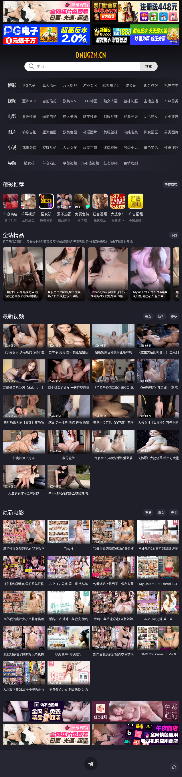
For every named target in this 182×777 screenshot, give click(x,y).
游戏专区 (90, 85)
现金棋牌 (151, 85)
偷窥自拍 (29, 132)
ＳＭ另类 (171, 101)
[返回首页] (174, 767)
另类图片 (171, 132)
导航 (12, 163)
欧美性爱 (90, 116)
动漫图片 (90, 132)
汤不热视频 (90, 163)
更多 (174, 316)
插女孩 (29, 163)
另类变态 (171, 116)
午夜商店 (49, 163)
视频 (12, 101)
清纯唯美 (131, 132)
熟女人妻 (110, 101)
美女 (148, 316)
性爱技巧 (171, 147)
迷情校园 (110, 147)
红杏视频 (110, 163)
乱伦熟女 (151, 116)
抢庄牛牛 (171, 85)
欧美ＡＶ (70, 101)
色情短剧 (131, 163)
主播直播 (151, 101)
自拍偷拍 (49, 101)
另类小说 (131, 147)
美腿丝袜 (110, 132)
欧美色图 (70, 132)
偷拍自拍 (49, 116)
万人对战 (70, 85)
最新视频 (13, 316)
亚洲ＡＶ (29, 101)
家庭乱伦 (49, 147)
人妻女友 (70, 147)
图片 (12, 132)
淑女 (161, 512)
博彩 (12, 85)
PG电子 (29, 85)
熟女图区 (151, 132)
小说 (12, 148)
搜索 (148, 66)
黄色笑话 (151, 147)
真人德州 (49, 85)
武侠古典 (90, 147)
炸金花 (130, 85)
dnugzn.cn (91, 55)
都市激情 (29, 147)
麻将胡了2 (110, 85)
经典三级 (131, 116)
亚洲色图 (49, 132)
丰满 (148, 512)
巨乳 (161, 316)
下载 (174, 235)
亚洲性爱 (29, 116)
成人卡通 (70, 116)
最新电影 (13, 512)
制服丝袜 (110, 116)
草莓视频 (70, 163)
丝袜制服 (131, 101)
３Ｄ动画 (90, 101)
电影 (12, 116)
